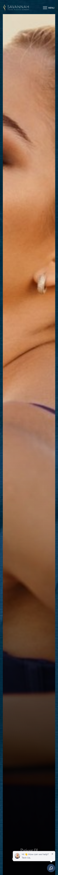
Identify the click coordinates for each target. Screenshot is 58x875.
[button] (45, 7)
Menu (51, 7)
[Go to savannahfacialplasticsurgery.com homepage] (16, 8)
